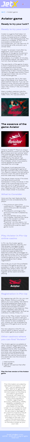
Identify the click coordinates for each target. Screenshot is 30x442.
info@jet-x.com (17, 434)
